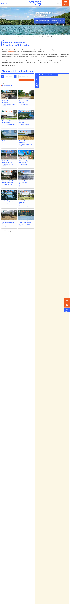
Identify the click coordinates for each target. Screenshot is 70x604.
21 (8, 231)
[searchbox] (9, 76)
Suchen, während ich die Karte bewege (49, 74)
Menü (65, 4)
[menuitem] (57, 3)
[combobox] (9, 76)
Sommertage (11, 51)
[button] (67, 305)
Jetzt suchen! (26, 79)
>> (10, 231)
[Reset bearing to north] (37, 82)
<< (2, 231)
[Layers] (37, 86)
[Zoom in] (37, 75)
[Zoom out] (37, 79)
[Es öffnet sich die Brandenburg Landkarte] (5, 3)
